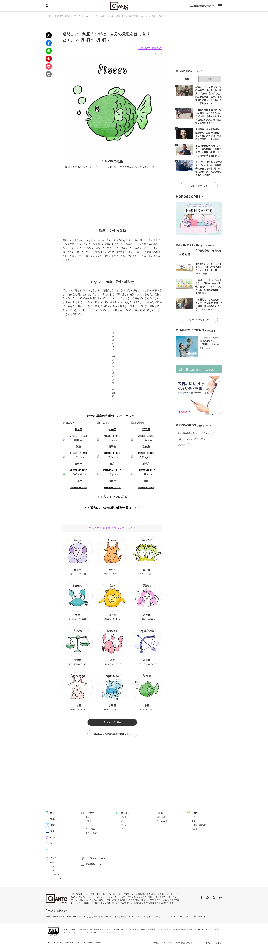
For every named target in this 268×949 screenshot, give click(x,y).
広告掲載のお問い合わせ (202, 5)
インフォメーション (95, 858)
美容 (52, 870)
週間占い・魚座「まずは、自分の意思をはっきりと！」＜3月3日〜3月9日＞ (137, 16)
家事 (52, 862)
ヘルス (159, 813)
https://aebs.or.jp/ (108, 932)
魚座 (102, 16)
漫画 (52, 831)
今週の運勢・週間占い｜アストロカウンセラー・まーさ (75, 16)
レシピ (53, 843)
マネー (53, 866)
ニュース (54, 849)
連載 (52, 825)
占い (52, 837)
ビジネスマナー (92, 825)
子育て (195, 813)
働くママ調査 (91, 833)
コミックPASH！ (170, 917)
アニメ (124, 825)
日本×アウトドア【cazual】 (116, 917)
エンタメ (125, 813)
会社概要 (219, 943)
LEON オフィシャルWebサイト (140, 917)
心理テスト (182, 445)
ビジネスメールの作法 (196, 439)
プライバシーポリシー (203, 943)
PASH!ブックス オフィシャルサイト (191, 917)
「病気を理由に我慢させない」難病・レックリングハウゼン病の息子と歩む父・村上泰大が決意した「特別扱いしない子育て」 (208, 116)
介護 (179, 439)
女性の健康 (161, 817)
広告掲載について (94, 864)
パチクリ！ (158, 917)
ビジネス (90, 813)
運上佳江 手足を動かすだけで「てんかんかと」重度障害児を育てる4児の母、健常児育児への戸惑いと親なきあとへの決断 (208, 168)
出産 (193, 821)
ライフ (53, 858)
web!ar (61, 917)
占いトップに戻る (112, 722)
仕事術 (88, 821)
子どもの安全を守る (186, 433)
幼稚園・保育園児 (199, 825)
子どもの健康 (162, 821)
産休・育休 (90, 829)
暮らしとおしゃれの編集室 (93, 917)
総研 (52, 813)
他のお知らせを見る (199, 319)
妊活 (193, 817)
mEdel (68, 917)
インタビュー (205, 433)
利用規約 (156, 943)
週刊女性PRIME (52, 917)
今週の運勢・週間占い (150, 48)
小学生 (194, 829)
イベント (124, 829)
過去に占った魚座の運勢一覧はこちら (112, 733)
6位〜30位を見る (199, 186)
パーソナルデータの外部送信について (177, 943)
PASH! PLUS (77, 917)
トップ (48, 16)
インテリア (55, 874)
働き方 (88, 817)
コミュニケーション (58, 878)
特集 (52, 819)
